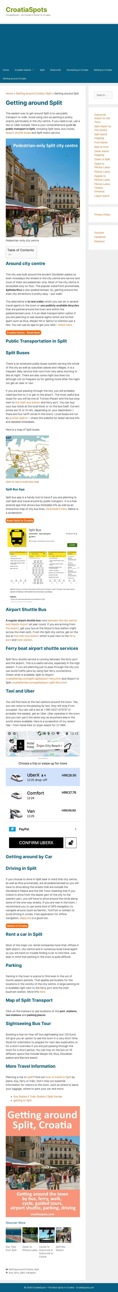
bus (11, 1272)
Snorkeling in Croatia (77, 70)
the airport (12, 628)
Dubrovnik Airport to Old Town (102, 118)
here (42, 991)
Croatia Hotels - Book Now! (23, 332)
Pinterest (99, 241)
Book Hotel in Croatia (20, 520)
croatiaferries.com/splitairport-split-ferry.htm (39, 682)
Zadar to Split (102, 159)
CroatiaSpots (26, 10)
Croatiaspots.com (85, 1287)
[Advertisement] (59, 44)
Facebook (100, 237)
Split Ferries (55, 1096)
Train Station (37, 1096)
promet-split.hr (18, 417)
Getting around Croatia (14, 78)
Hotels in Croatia (17, 925)
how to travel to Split (58, 1077)
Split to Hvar (101, 146)
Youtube (99, 232)
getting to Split (23, 1100)
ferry (16, 1272)
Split (42, 70)
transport (31, 1272)
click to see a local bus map (22, 481)
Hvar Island (100, 142)
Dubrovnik (55, 70)
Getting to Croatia (103, 70)
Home (6, 70)
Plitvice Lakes (102, 171)
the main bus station (27, 402)
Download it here (56, 508)
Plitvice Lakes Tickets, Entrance (102, 188)
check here (65, 324)
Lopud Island (101, 195)
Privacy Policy (102, 214)
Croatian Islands (23, 70)
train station (24, 639)
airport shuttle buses (18, 132)
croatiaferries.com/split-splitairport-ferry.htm (33, 678)
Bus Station (20, 1096)
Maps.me (25, 918)
